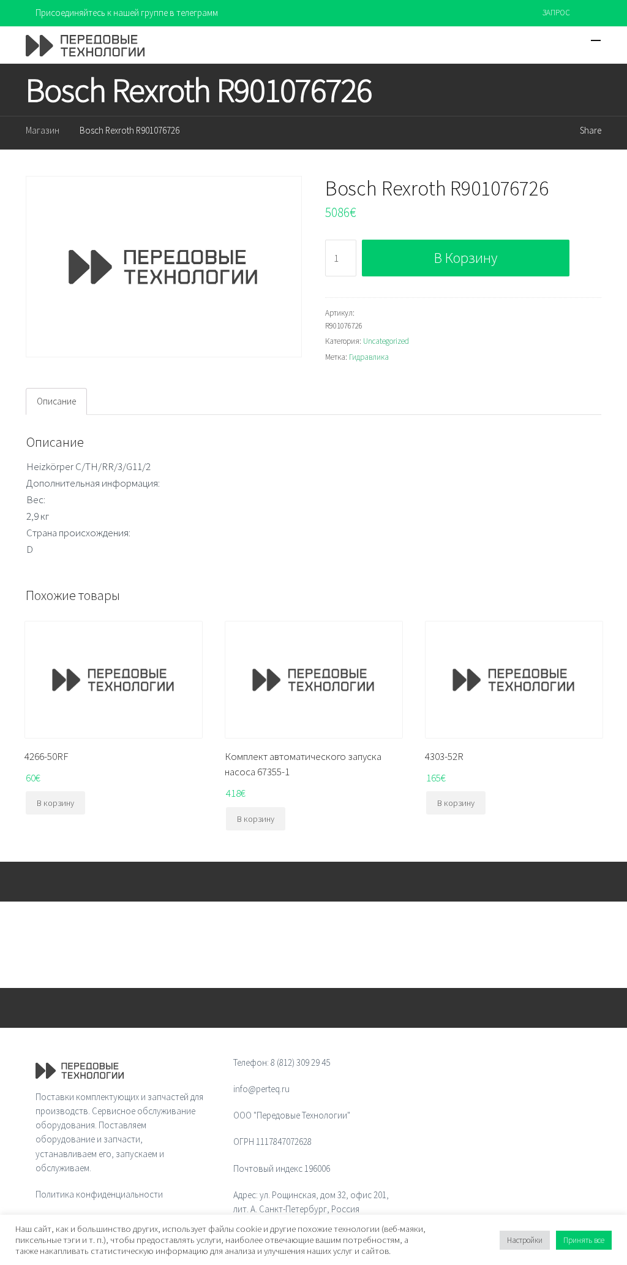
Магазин (42, 130)
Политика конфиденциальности (99, 1194)
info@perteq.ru (261, 1089)
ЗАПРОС (556, 12)
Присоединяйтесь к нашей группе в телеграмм (127, 12)
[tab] (56, 401)
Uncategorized (386, 341)
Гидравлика (369, 357)
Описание (56, 401)
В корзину (465, 257)
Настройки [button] (525, 1240)
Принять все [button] (583, 1240)
